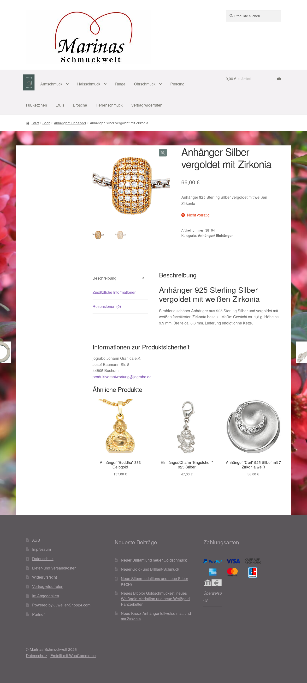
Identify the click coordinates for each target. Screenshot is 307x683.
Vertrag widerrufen (146, 105)
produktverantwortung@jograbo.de (122, 376)
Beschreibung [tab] (104, 278)
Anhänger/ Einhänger (70, 122)
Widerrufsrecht (44, 577)
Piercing (177, 84)
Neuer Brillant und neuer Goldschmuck (154, 560)
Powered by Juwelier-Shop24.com (61, 605)
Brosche (80, 105)
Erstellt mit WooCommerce (73, 655)
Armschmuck (51, 84)
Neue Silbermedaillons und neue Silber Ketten (154, 581)
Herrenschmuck (109, 105)
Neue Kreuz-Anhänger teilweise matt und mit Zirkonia (156, 616)
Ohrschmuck (144, 84)
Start (35, 122)
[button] (163, 152)
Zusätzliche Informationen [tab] (114, 292)
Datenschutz (42, 558)
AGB (36, 540)
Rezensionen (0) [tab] (107, 306)
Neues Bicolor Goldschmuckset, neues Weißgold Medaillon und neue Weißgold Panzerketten (155, 598)
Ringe (120, 84)
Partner (38, 614)
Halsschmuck (88, 84)
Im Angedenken (45, 596)
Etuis (60, 105)
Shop (46, 122)
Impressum (41, 549)
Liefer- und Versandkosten (54, 568)
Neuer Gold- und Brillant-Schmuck (150, 569)
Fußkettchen (36, 105)
